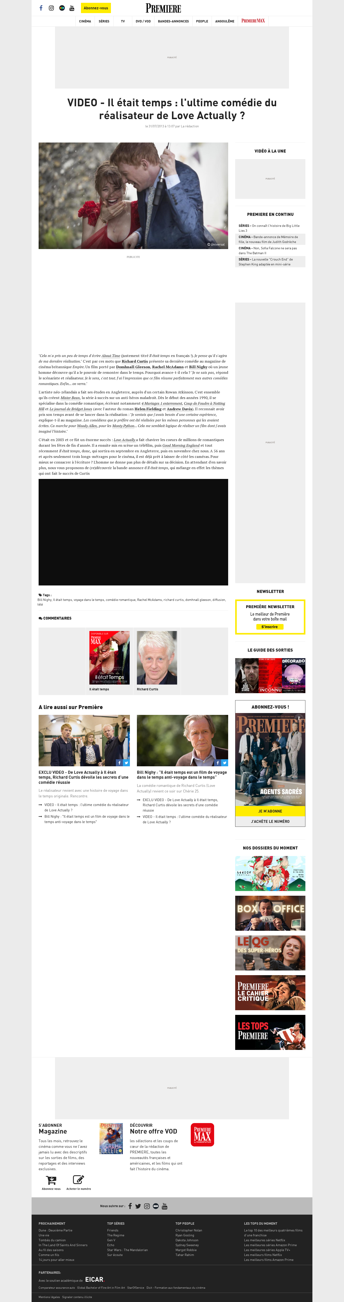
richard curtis (174, 600)
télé (40, 604)
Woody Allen (87, 425)
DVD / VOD (143, 21)
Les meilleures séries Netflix (264, 1240)
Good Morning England (181, 445)
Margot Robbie (186, 1250)
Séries (104, 21)
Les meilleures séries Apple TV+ (267, 1250)
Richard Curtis (135, 361)
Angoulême (224, 21)
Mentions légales (49, 1297)
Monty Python (123, 425)
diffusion (218, 600)
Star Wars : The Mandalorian (127, 1250)
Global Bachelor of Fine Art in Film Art (101, 1287)
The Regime (115, 1235)
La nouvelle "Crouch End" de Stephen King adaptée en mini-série (266, 261)
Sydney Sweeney (187, 1245)
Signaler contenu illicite (77, 1297)
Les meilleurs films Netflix (263, 1255)
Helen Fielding (148, 408)
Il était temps (62, 600)
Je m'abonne (270, 811)
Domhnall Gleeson (133, 366)
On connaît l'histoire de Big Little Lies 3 (269, 228)
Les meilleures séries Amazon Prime (270, 1245)
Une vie (44, 1235)
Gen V (111, 1240)
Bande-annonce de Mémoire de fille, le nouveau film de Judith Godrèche (268, 239)
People (202, 21)
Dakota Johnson (187, 1240)
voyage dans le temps (89, 600)
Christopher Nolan (189, 1230)
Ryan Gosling (185, 1235)
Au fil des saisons (51, 1250)
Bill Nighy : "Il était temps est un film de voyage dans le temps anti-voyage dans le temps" (182, 775)
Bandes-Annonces (173, 21)
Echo (110, 1245)
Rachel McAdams (168, 366)
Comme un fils (49, 1255)
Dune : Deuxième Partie (55, 1230)
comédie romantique (120, 600)
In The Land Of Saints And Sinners (63, 1245)
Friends (112, 1230)
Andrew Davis (179, 408)
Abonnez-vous (96, 8)
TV (123, 21)
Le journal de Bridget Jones (71, 408)
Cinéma (85, 21)
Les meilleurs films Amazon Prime (268, 1260)
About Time (111, 355)
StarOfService (135, 1287)
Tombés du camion (52, 1240)
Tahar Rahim (185, 1255)
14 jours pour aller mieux (56, 1260)
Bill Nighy (198, 366)
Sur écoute (115, 1255)
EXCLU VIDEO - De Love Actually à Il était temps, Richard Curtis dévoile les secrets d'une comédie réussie (83, 777)
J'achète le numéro (270, 821)
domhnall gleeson (198, 600)
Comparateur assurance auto (57, 1287)
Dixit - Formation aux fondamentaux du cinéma (175, 1287)
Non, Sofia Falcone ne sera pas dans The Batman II (268, 250)
